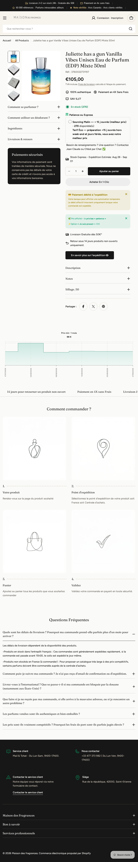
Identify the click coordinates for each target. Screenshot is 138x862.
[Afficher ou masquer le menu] (5, 18)
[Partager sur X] (93, 306)
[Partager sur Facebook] (83, 306)
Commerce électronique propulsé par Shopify (65, 853)
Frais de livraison (86, 84)
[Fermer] (126, 194)
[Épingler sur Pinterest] (103, 306)
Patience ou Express (81, 114)
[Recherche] (131, 29)
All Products (22, 40)
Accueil (7, 40)
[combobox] (69, 29)
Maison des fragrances (25, 853)
